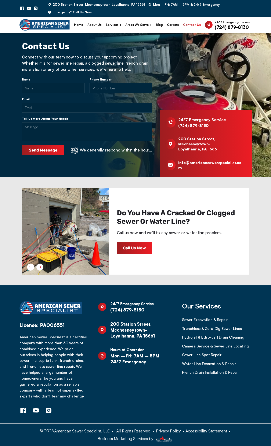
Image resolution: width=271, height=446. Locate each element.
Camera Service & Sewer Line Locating (215, 346)
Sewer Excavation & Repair (205, 319)
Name (26, 79)
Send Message (43, 150)
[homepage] (44, 25)
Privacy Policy (168, 430)
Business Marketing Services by (126, 438)
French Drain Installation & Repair (210, 372)
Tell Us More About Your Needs (45, 118)
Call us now (134, 248)
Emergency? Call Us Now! (73, 12)
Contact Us (192, 25)
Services (112, 25)
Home (78, 25)
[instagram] (36, 8)
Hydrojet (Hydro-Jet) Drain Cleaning (213, 337)
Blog (159, 25)
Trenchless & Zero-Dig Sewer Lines (212, 328)
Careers (173, 25)
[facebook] (22, 8)
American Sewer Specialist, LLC (82, 430)
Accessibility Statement (206, 430)
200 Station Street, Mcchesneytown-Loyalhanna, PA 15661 (99, 4)
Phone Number (101, 79)
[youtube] (29, 8)
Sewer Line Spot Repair (202, 354)
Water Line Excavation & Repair (209, 363)
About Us (94, 25)
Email (26, 99)
